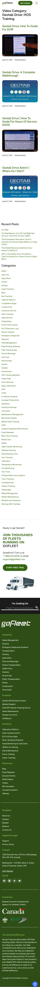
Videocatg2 (6, 490)
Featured (5, 339)
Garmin (4, 364)
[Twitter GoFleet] (14, 881)
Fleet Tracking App (9, 350)
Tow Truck (5, 472)
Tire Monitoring (7, 468)
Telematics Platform (10, 729)
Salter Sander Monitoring (11, 446)
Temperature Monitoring (11, 464)
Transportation (8, 651)
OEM (3, 425)
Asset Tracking (7, 289)
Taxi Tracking (7, 457)
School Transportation (11, 665)
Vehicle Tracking (8, 486)
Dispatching (6, 321)
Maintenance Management (12, 414)
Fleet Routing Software (10, 346)
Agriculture (6, 278)
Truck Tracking (7, 479)
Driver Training (8, 754)
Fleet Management (9, 343)
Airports (5, 644)
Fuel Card (5, 357)
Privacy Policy (8, 844)
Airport (4, 282)
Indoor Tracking (8, 758)
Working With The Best (10, 504)
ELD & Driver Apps (10, 736)
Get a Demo (25, 3)
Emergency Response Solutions (15, 647)
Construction (6, 307)
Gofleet (4, 368)
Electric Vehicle (7, 332)
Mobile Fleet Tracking (10, 422)
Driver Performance (9, 325)
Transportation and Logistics (13, 475)
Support (5, 841)
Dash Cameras (7, 314)
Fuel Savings (6, 361)
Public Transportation (11, 679)
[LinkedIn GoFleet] (9, 881)
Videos (5, 783)
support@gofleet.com (14, 559)
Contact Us (6, 830)
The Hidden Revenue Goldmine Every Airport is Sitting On (16, 249)
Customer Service (8, 310)
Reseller (5, 823)
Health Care (7, 668)
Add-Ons (5, 275)
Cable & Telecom (8, 300)
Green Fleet (6, 378)
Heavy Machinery (8, 386)
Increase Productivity (10, 400)
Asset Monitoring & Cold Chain (14, 743)
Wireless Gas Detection (11, 500)
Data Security (7, 318)
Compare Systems (9, 790)
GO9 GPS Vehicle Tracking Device (16, 708)
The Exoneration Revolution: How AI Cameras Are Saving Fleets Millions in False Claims (19, 241)
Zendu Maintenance (10, 711)
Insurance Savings (8, 407)
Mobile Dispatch (9, 704)
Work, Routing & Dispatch (12, 740)
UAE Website (7, 871)
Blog (3, 293)
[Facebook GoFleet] (4, 881)
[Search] (37, 607)
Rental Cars (6, 439)
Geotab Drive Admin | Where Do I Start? (15, 169)
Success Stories (8, 776)
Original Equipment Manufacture (14, 429)
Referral (5, 826)
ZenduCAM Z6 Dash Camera (14, 701)
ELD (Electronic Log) (10, 328)
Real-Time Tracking (9, 436)
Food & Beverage (8, 353)
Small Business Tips (9, 454)
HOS (3, 389)
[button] (35, 984)
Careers (5, 819)
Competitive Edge (8, 303)
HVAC (3, 393)
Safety (4, 443)
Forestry (5, 654)
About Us (6, 816)
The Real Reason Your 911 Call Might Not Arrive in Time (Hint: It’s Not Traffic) (18, 234)
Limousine (5, 411)
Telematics (5, 461)
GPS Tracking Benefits (10, 375)
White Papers (7, 779)
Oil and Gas (7, 675)
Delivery (5, 672)
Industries (5, 404)
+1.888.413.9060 (11, 556)
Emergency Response (10, 335)
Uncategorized (7, 482)
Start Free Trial (15, 567)
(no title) (4, 230)
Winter (5, 683)
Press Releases (7, 432)
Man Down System (9, 418)
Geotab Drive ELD (9, 715)
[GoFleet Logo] (7, 3)
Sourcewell (6, 690)
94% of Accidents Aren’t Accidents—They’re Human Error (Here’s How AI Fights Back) (19, 256)
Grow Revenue (7, 382)
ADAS (3, 271)
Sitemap (5, 793)
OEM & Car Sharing (10, 747)
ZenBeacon (7, 718)
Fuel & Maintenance (10, 751)
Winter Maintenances (10, 497)
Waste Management (9, 493)
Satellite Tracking (8, 450)
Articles (4, 285)
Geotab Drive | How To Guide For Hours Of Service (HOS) (19, 122)
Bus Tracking (6, 296)
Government (6, 371)
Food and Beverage (10, 661)
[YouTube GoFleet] (20, 881)
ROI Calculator (8, 786)
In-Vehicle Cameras (9, 396)
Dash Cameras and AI (11, 733)
